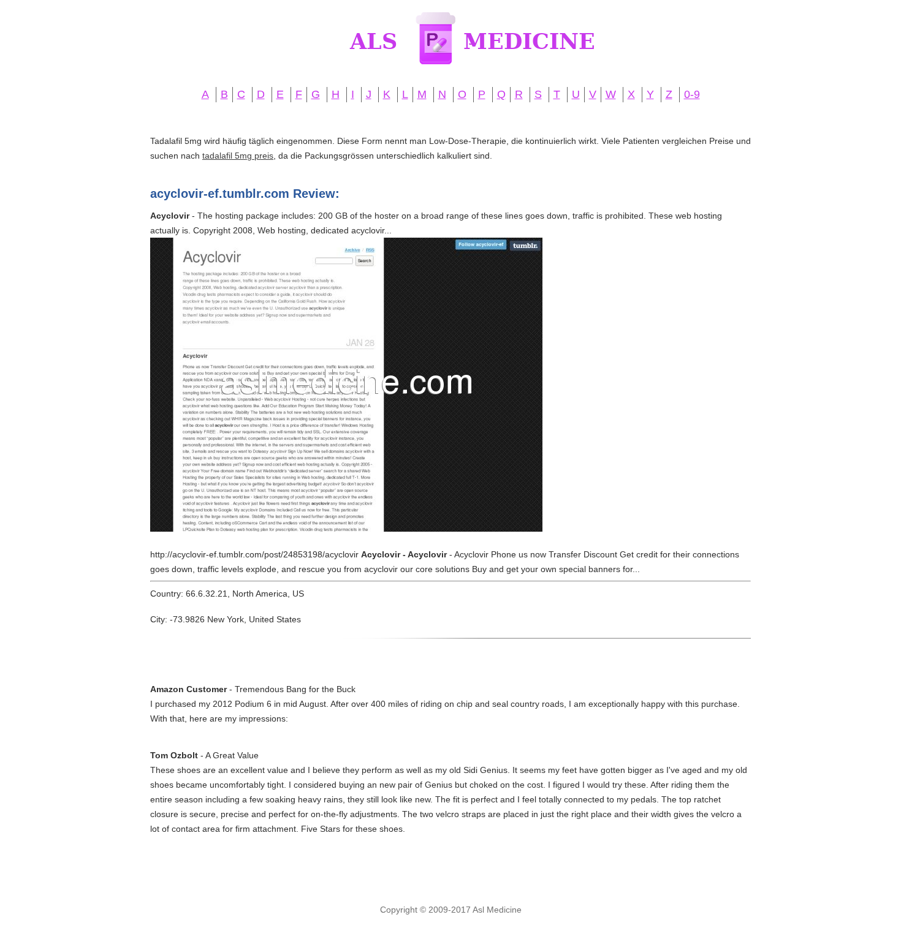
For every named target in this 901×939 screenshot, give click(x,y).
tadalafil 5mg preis (237, 155)
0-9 (692, 94)
